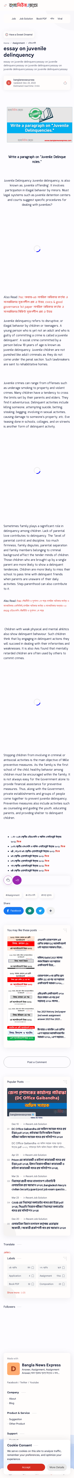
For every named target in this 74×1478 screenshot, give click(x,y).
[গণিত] (52, 19)
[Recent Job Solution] (36, 1124)
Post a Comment (37, 1062)
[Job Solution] (26, 19)
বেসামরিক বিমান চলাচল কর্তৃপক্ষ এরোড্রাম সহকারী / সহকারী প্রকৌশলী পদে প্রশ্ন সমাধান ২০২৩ (39, 1226)
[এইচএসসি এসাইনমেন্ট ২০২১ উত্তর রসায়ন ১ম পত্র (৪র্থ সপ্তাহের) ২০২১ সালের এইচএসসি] (21, 997)
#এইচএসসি (30, 895)
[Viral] (60, 19)
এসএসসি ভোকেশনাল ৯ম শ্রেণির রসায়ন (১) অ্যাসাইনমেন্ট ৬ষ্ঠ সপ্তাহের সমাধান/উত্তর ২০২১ (52, 943)
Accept (26, 1467)
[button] (14, 911)
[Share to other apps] (50, 911)
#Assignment (13, 895)
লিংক (19, 841)
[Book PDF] (41, 19)
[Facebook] (12, 1382)
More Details (57, 1467)
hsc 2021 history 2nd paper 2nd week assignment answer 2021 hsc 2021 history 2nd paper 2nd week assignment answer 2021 (52, 1015)
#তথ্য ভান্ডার (46, 895)
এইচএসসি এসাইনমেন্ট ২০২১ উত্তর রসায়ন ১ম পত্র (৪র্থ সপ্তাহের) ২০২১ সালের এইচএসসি (51, 997)
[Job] (14, 19)
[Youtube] (34, 1382)
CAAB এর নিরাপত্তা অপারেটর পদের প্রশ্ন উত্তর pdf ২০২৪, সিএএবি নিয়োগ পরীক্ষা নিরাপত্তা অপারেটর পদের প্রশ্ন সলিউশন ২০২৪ (37, 1207)
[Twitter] (23, 1382)
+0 (17, 880)
